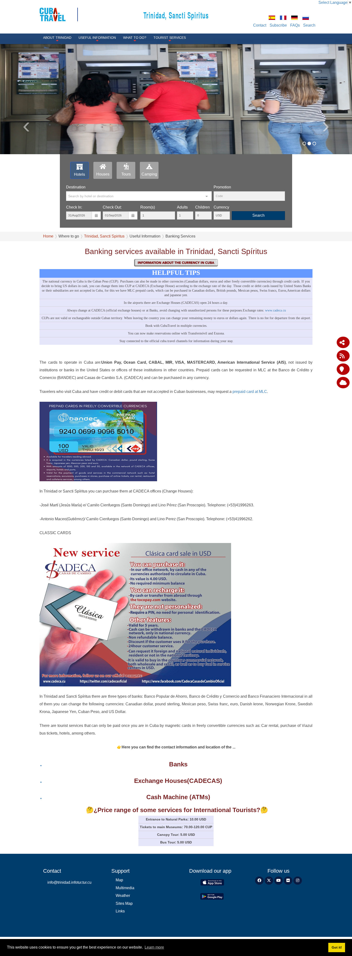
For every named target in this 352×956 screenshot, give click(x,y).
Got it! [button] (337, 947)
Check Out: (112, 207)
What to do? (134, 38)
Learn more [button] (154, 947)
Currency (221, 207)
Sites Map (124, 903)
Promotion (222, 187)
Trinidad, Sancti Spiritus (176, 15)
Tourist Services (169, 38)
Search (309, 25)
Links (120, 911)
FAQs (295, 25)
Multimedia (125, 888)
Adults (182, 207)
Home (48, 236)
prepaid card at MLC (250, 392)
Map (119, 880)
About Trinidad (57, 38)
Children (202, 207)
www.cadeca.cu (275, 310)
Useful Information (97, 38)
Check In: (74, 207)
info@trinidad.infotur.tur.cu (69, 882)
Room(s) (147, 207)
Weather (123, 896)
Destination (75, 187)
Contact (259, 25)
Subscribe (278, 25)
